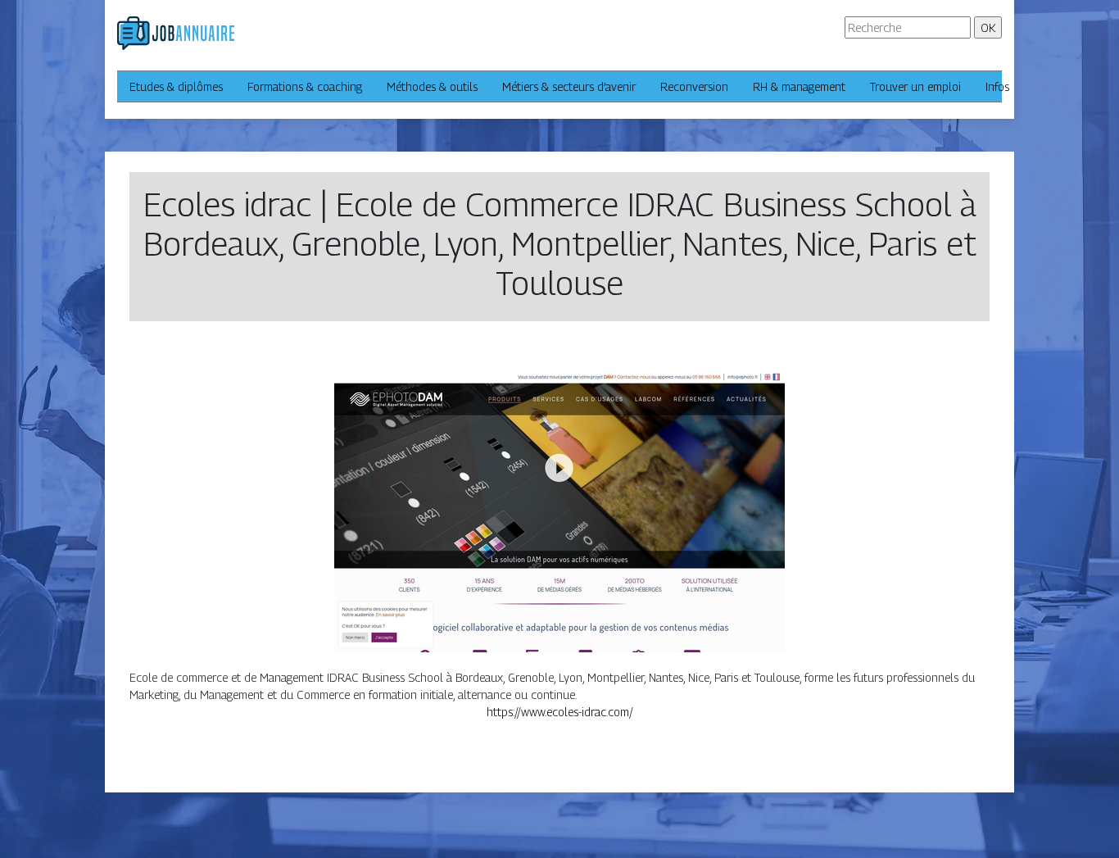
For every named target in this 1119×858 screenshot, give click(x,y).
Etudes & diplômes (176, 86)
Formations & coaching (304, 86)
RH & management (799, 86)
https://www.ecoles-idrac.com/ (560, 712)
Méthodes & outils (432, 86)
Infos (997, 86)
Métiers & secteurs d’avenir (569, 86)
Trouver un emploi (915, 86)
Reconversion (694, 86)
